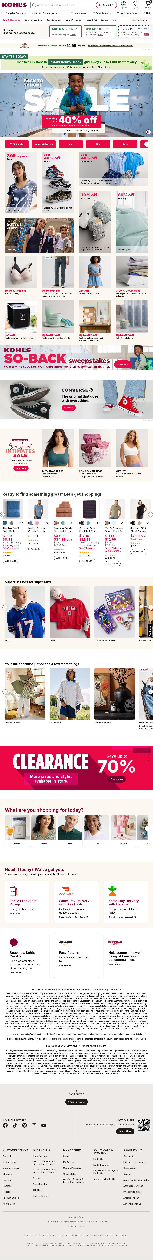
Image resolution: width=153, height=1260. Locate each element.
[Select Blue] (5, 523)
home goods (11, 1013)
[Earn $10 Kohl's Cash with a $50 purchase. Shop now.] (65, 31)
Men (115, 20)
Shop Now (117, 779)
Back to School (54, 20)
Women (104, 20)
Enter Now (123, 364)
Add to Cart (10, 561)
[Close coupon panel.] (146, 20)
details (73, 35)
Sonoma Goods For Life (16, 1001)
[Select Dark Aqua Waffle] (62, 523)
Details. (139, 1034)
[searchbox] (61, 5)
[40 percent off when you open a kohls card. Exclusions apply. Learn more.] (135, 31)
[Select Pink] (37, 523)
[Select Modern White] (113, 523)
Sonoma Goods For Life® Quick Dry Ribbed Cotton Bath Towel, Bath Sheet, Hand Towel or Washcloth (88, 530)
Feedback (150, 631)
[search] (34, 5)
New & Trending (73, 20)
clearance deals (39, 1016)
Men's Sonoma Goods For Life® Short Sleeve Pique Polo (114, 530)
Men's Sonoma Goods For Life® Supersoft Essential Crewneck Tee (37, 530)
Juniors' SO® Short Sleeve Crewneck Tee (138, 530)
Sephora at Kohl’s (43, 1021)
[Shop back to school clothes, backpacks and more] (76, 105)
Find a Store (104, 67)
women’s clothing (41, 1006)
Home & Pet (91, 20)
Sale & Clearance (11, 20)
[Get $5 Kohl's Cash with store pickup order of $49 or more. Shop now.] (100, 31)
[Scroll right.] (147, 144)
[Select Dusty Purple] (81, 523)
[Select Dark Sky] (30, 523)
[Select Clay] (56, 523)
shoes (111, 1008)
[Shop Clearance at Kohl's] (76, 768)
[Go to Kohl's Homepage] (14, 5)
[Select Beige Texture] (107, 523)
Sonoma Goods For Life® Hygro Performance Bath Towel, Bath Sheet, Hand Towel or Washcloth (63, 530)
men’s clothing (59, 1006)
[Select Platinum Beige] (139, 523)
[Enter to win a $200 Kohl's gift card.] (76, 357)
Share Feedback (76, 1102)
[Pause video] (148, 131)
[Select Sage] (11, 523)
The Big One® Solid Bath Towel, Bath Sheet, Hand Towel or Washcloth (11, 530)
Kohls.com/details (116, 1039)
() (10, 555)
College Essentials (33, 20)
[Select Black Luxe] (132, 523)
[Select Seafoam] (88, 523)
